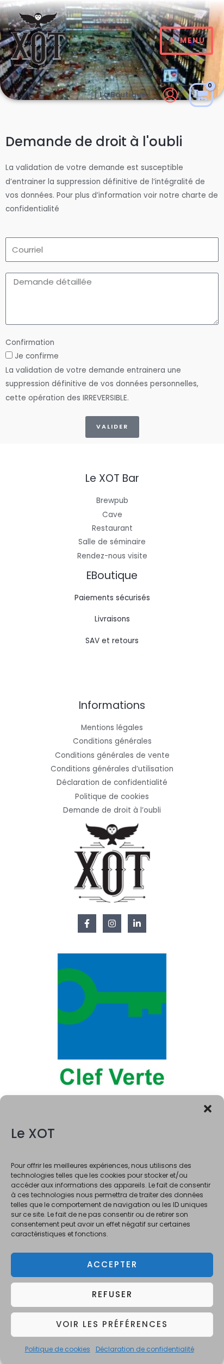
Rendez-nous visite (112, 556)
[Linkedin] (137, 923)
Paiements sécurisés (112, 598)
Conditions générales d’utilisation (112, 769)
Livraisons (112, 619)
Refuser (112, 1294)
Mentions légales (112, 727)
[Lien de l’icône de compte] (170, 95)
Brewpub (112, 500)
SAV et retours (112, 641)
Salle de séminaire (112, 542)
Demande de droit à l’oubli (112, 810)
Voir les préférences (112, 1324)
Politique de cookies (57, 1349)
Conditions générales (112, 741)
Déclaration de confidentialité (145, 1349)
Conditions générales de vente (112, 755)
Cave (112, 515)
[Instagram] (112, 923)
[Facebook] (87, 923)
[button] (207, 1108)
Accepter (112, 1264)
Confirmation (29, 342)
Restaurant (112, 528)
